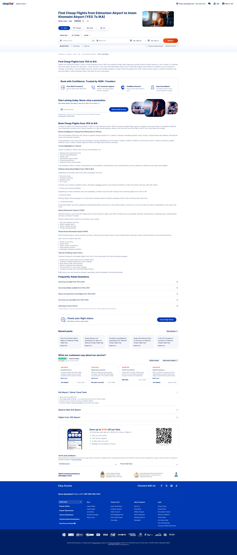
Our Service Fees (163, 520)
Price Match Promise (164, 512)
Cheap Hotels (91, 509)
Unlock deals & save (119, 109)
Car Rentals (90, 512)
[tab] (64, 28)
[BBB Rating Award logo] (177, 476)
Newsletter (137, 520)
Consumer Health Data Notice (167, 525)
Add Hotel (77, 46)
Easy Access (65, 485)
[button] (190, 4)
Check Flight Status (167, 320)
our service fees (76, 459)
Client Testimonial (139, 514)
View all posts (171, 331)
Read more (64, 345)
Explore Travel (20, 4)
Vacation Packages (92, 514)
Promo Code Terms (126, 464)
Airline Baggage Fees (117, 514)
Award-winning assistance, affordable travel (69, 475)
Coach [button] (86, 35)
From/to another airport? (155, 46)
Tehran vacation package (74, 403)
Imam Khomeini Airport (89, 54)
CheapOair (61, 54)
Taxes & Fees (162, 517)
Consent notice (62, 116)
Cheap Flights (91, 506)
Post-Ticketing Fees (164, 523)
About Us (137, 506)
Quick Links (63, 502)
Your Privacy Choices (66, 523)
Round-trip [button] (63, 35)
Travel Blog (114, 520)
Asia (74, 54)
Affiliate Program (139, 512)
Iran (79, 54)
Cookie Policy (162, 509)
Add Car (86, 46)
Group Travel (91, 517)
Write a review (154, 360)
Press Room (137, 509)
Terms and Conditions (114, 543)
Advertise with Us (139, 517)
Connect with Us (147, 485)
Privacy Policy (70, 116)
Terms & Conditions (164, 514)
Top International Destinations (69, 519)
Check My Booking (116, 506)
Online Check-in (115, 512)
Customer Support (116, 509)
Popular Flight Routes (66, 510)
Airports (69, 54)
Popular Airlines (64, 506)
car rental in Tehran (87, 401)
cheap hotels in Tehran (70, 399)
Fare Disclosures (64, 464)
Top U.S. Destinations (66, 515)
